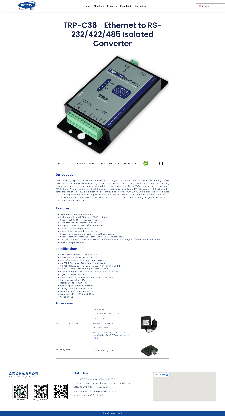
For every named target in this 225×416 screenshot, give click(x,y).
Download (125, 6)
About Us (99, 6)
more (95, 338)
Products (112, 6)
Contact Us (140, 6)
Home (87, 6)
